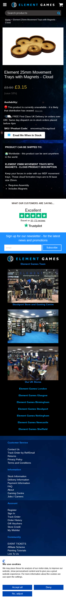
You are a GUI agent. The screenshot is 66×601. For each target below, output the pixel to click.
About (11, 489)
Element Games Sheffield (33, 429)
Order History (15, 520)
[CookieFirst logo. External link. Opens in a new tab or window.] (4, 561)
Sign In (11, 513)
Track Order (14, 516)
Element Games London (33, 388)
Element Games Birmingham (33, 402)
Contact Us (13, 449)
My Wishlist (14, 530)
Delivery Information (18, 479)
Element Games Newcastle (33, 422)
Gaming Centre (16, 493)
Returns (12, 456)
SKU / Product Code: (16, 128)
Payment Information (19, 483)
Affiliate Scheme (16, 547)
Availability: (11, 102)
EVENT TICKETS (17, 543)
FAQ (10, 486)
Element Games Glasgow (33, 395)
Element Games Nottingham (33, 415)
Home (8, 20)
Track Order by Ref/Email (21, 452)
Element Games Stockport (33, 409)
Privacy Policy (15, 459)
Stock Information (17, 476)
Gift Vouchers (15, 523)
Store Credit (14, 526)
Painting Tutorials (17, 550)
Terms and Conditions (19, 462)
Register (12, 510)
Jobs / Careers (15, 496)
